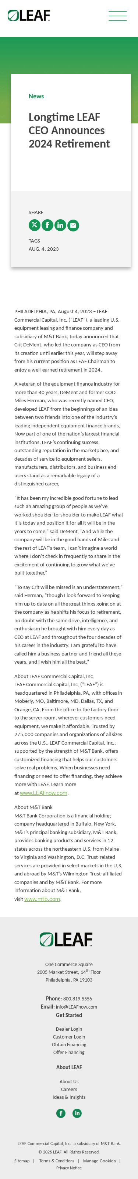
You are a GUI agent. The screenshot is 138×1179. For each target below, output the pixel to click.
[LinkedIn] (60, 225)
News (36, 96)
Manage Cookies (99, 1161)
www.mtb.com (42, 899)
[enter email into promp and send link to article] (73, 225)
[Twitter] (34, 225)
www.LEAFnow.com (43, 793)
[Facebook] (47, 225)
